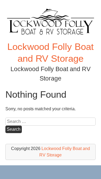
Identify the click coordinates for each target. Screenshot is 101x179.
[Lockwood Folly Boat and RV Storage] (50, 37)
